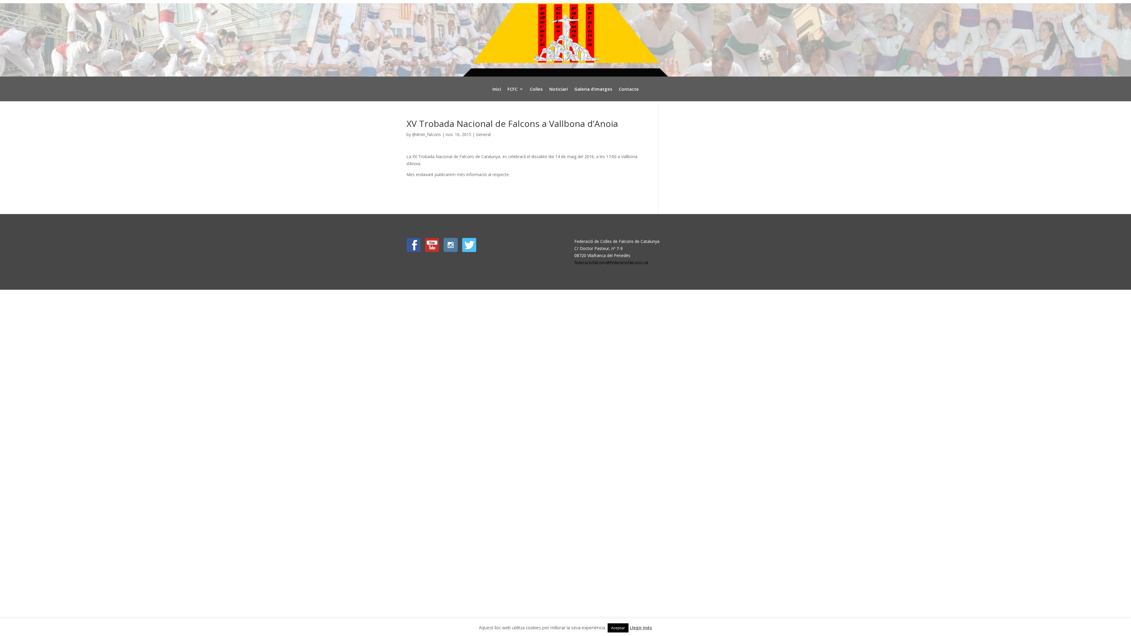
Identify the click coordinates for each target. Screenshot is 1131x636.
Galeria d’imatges (593, 89)
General (483, 134)
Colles (536, 89)
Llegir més (641, 627)
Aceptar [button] (618, 627)
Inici (496, 89)
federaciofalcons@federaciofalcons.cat (611, 262)
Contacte (629, 89)
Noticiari (558, 89)
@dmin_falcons (426, 134)
